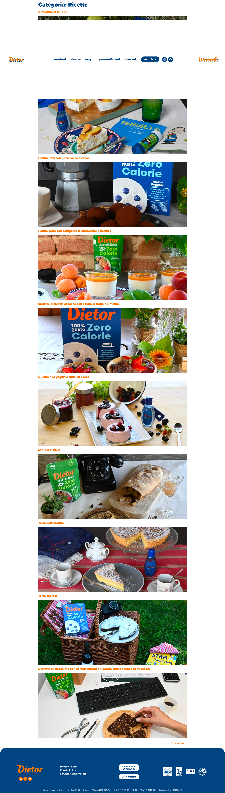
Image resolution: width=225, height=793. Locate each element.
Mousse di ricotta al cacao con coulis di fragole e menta (78, 304)
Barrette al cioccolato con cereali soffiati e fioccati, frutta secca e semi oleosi (94, 668)
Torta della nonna (51, 523)
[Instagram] (164, 59)
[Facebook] (170, 59)
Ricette (75, 59)
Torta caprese (48, 595)
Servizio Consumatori (73, 773)
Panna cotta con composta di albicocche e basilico (74, 231)
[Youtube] (30, 779)
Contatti (130, 59)
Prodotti (60, 59)
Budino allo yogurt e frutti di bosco (63, 377)
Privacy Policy (68, 766)
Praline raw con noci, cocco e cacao (64, 158)
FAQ (88, 59)
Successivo (179, 743)
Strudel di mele (49, 450)
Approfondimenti (107, 59)
